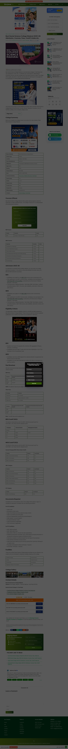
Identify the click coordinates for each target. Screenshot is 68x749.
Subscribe (34, 383)
